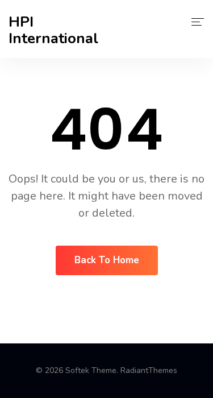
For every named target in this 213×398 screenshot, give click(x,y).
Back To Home (106, 260)
